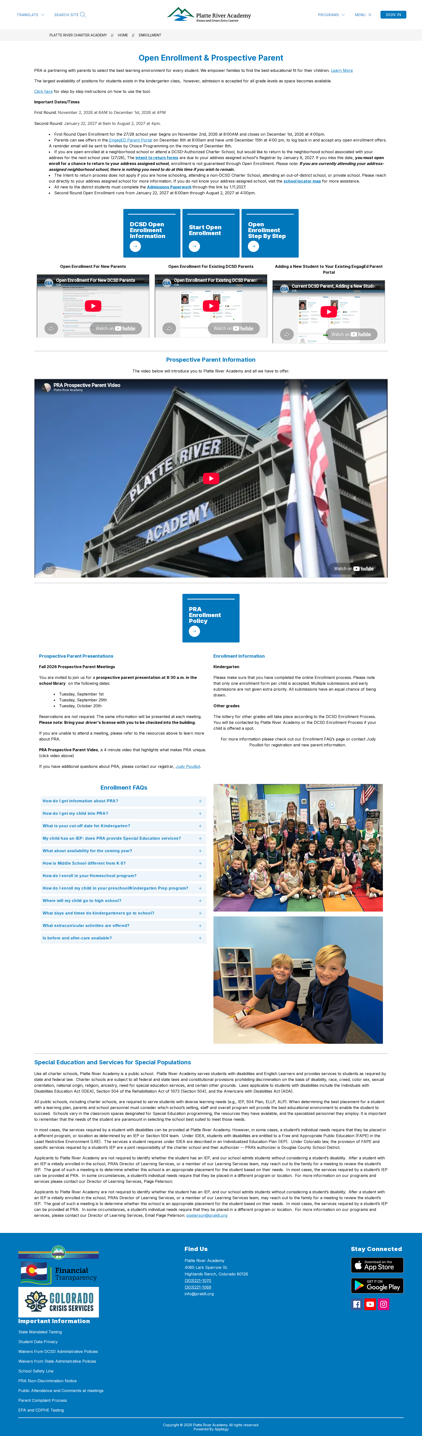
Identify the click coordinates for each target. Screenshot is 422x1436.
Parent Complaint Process (42, 1400)
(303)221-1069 (198, 1287)
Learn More (342, 70)
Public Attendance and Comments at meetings (61, 1390)
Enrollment (150, 35)
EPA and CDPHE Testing (41, 1410)
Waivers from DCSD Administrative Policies (58, 1351)
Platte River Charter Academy (78, 35)
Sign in (393, 14)
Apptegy (222, 1429)
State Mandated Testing (40, 1331)
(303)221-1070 (198, 1280)
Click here (43, 91)
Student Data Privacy (38, 1341)
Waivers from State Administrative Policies (57, 1361)
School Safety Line (35, 1371)
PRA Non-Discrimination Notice (47, 1380)
